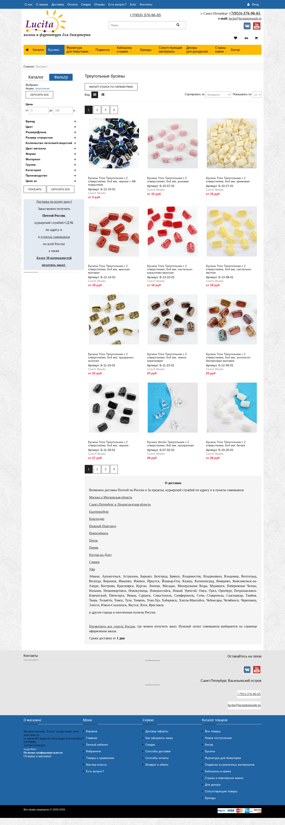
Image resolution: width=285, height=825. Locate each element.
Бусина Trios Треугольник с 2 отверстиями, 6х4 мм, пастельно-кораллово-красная (170, 269)
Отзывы (99, 4)
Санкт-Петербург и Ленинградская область (120, 504)
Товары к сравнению (100, 758)
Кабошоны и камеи (218, 771)
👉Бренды (143, 49)
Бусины (53, 49)
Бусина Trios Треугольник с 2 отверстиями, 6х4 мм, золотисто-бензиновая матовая (228, 357)
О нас (29, 4)
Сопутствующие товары (221, 791)
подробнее (30, 749)
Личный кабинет (97, 744)
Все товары (213, 731)
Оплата (72, 4)
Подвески (103, 49)
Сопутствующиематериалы (170, 49)
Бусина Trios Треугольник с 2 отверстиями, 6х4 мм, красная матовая (109, 269)
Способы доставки (158, 751)
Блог (133, 4)
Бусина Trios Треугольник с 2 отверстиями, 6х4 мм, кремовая (228, 179)
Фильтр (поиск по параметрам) (111, 86)
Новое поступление (218, 738)
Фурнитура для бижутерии (77, 49)
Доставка (58, 4)
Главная (29, 66)
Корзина (91, 731)
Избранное (93, 751)
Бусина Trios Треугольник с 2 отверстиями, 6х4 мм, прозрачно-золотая (111, 357)
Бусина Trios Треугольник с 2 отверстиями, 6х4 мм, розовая (168, 179)
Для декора (213, 784)
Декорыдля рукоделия (197, 49)
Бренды (210, 798)
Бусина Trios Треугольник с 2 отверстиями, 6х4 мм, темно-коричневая (167, 357)
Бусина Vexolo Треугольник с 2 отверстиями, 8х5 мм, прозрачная (170, 443)
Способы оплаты (157, 758)
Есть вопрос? (117, 4)
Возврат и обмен (156, 764)
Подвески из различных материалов (229, 764)
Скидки (86, 4)
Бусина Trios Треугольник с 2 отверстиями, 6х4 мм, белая (226, 443)
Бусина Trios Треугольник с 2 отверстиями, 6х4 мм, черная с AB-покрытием (112, 181)
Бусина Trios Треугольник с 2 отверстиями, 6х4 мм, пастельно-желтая (229, 269)
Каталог (38, 49)
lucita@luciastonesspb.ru (245, 18)
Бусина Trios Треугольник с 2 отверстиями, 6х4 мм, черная (108, 443)
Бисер (235, 49)
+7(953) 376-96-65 (145, 15)
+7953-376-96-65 (249, 694)
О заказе (42, 4)
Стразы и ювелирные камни (224, 778)
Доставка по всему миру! (54, 201)
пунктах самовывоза (55, 237)
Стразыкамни (220, 49)
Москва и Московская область (110, 497)
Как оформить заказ (159, 738)
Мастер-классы (96, 764)
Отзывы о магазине (37, 756)
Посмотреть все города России (112, 626)
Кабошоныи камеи (124, 49)
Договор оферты (156, 731)
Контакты (146, 4)
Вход (255, 4)
